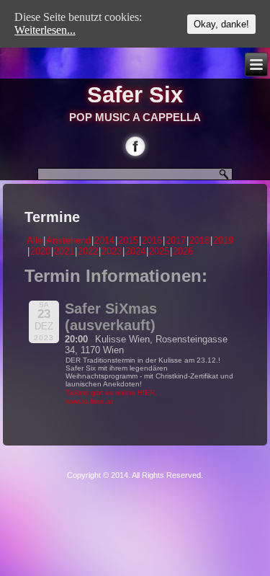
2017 (176, 240)
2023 (112, 251)
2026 (183, 251)
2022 (88, 251)
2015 (128, 240)
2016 (152, 240)
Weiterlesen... (45, 30)
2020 (40, 251)
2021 (64, 251)
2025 (159, 251)
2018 (199, 240)
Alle (34, 240)
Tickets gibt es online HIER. (111, 392)
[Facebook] (135, 146)
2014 (104, 240)
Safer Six (135, 94)
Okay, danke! (221, 24)
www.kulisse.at (89, 401)
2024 (135, 251)
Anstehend (68, 240)
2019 (223, 240)
